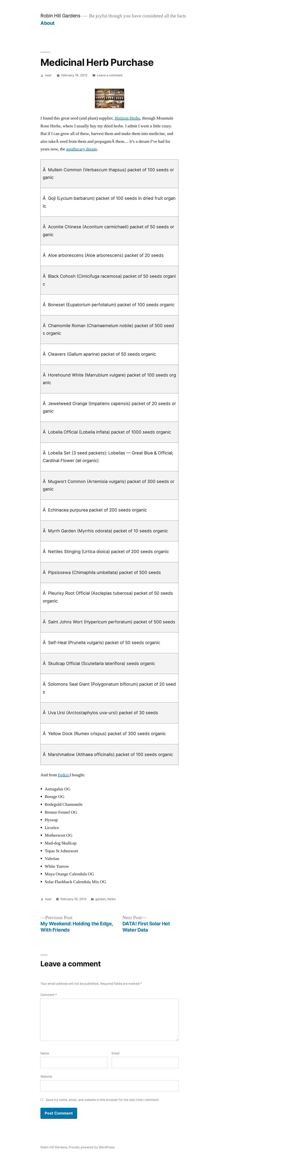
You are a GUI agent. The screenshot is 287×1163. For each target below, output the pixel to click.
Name (44, 1053)
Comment (48, 995)
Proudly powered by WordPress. (92, 1147)
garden (100, 899)
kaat (48, 75)
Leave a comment (110, 75)
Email (115, 1053)
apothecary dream (81, 149)
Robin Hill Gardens (60, 16)
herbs (111, 899)
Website (46, 1076)
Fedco (64, 775)
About (47, 23)
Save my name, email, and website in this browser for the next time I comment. (102, 1100)
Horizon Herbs (127, 118)
